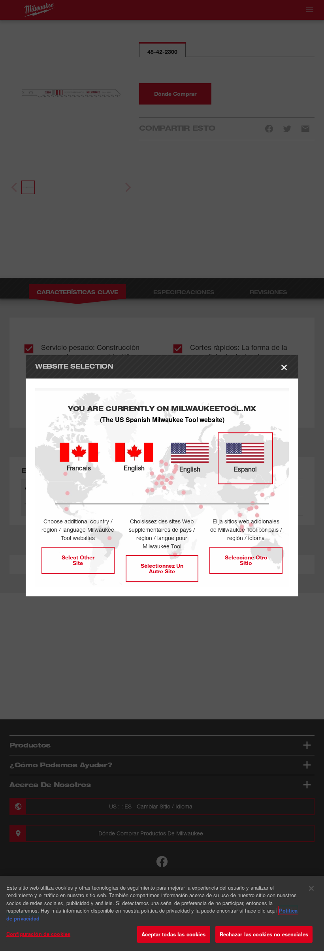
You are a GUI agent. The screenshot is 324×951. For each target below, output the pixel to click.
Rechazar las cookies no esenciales (264, 934)
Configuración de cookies (38, 934)
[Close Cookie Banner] (311, 888)
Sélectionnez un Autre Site (162, 568)
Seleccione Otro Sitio (246, 560)
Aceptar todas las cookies (173, 934)
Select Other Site (78, 560)
